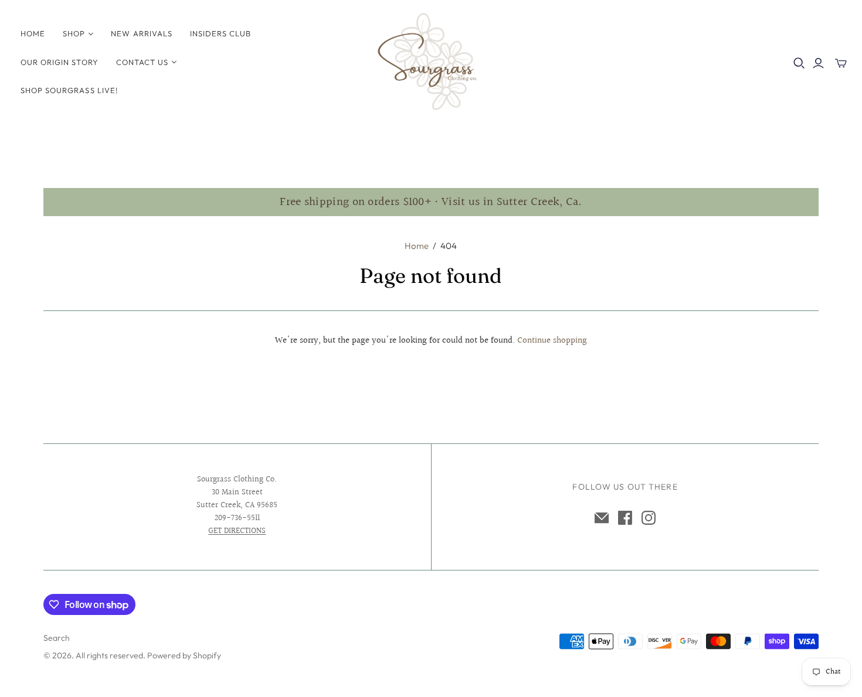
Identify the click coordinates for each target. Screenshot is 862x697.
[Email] (602, 518)
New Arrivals (141, 33)
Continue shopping (552, 340)
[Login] (818, 63)
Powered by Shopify (184, 655)
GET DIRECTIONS (237, 531)
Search (56, 638)
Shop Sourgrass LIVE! (69, 90)
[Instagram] (649, 518)
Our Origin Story (60, 62)
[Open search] (799, 63)
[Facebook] (625, 518)
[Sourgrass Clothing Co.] (431, 62)
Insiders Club (221, 33)
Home (33, 33)
